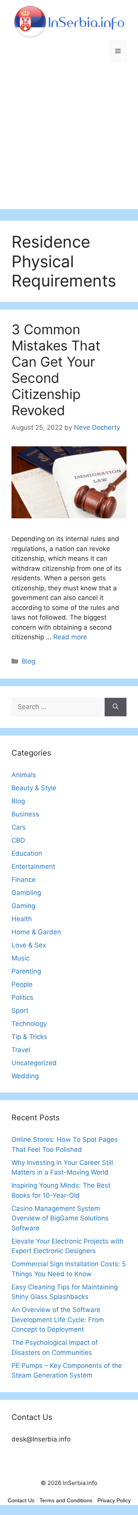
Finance (24, 879)
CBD (18, 840)
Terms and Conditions (65, 1500)
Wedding (25, 1076)
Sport (20, 1010)
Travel (21, 1050)
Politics (22, 997)
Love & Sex (29, 945)
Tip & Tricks (29, 1037)
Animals (24, 775)
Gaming (23, 906)
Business (25, 814)
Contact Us (21, 1500)
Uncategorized (34, 1063)
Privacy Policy (114, 1500)
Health (22, 919)
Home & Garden (36, 932)
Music (21, 958)
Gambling (26, 893)
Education (27, 853)
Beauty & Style (34, 788)
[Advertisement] (69, 139)
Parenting (26, 971)
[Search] (116, 707)
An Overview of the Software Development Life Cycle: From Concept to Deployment (58, 1319)
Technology (29, 1023)
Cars (19, 827)
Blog (28, 661)
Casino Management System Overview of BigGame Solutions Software (60, 1218)
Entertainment (33, 866)
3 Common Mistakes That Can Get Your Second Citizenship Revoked (56, 369)
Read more (70, 637)
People (22, 984)
